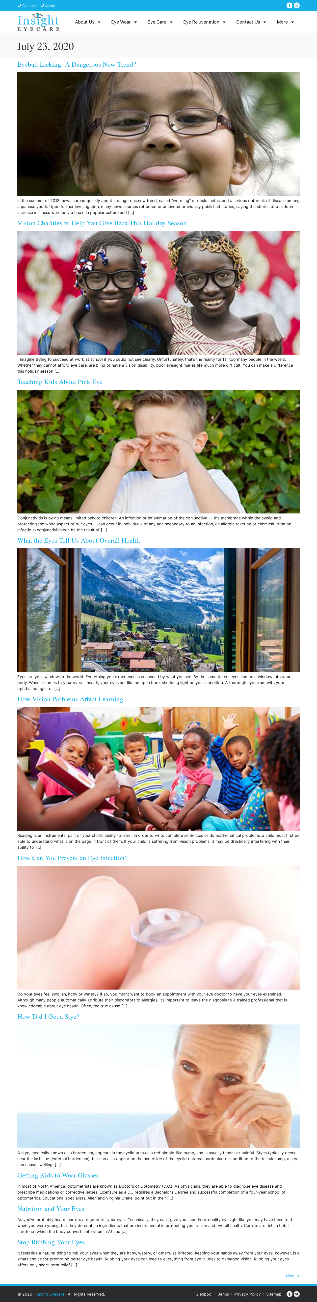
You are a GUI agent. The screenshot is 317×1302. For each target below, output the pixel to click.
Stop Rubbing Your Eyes (51, 1241)
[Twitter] (297, 1294)
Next (293, 1275)
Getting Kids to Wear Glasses (58, 1174)
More (282, 22)
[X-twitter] (297, 5)
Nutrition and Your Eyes (50, 1208)
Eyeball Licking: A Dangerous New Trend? (76, 64)
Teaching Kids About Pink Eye (60, 381)
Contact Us (248, 22)
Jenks (223, 1294)
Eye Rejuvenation (201, 22)
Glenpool (204, 1294)
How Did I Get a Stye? (48, 1016)
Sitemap (274, 1294)
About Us (84, 22)
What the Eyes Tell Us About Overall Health (78, 540)
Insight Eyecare (50, 1294)
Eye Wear (121, 22)
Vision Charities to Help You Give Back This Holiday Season (102, 222)
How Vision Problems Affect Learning (70, 698)
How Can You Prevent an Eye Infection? (72, 857)
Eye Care (157, 22)
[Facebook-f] (289, 5)
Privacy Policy (247, 1294)
